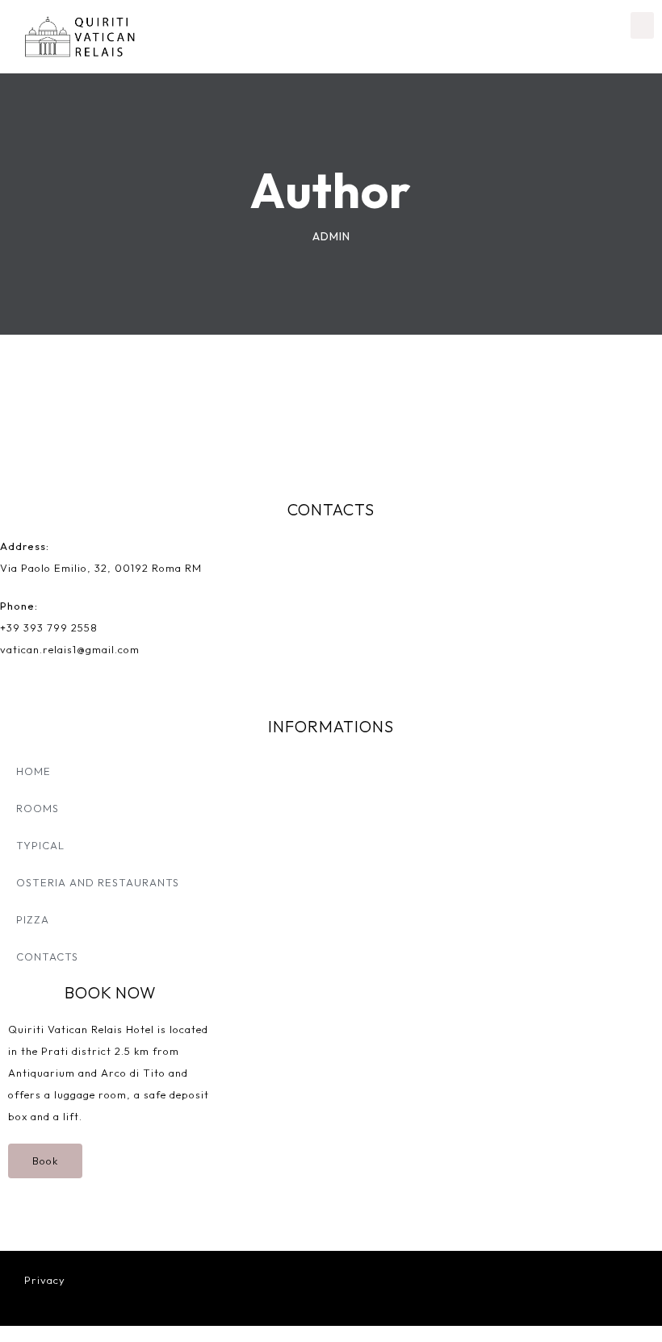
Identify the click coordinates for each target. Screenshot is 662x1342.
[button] (642, 25)
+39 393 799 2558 (49, 627)
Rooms (37, 808)
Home (33, 771)
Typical (40, 845)
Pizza (32, 919)
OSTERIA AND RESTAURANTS (97, 882)
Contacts (47, 956)
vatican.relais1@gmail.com (70, 649)
